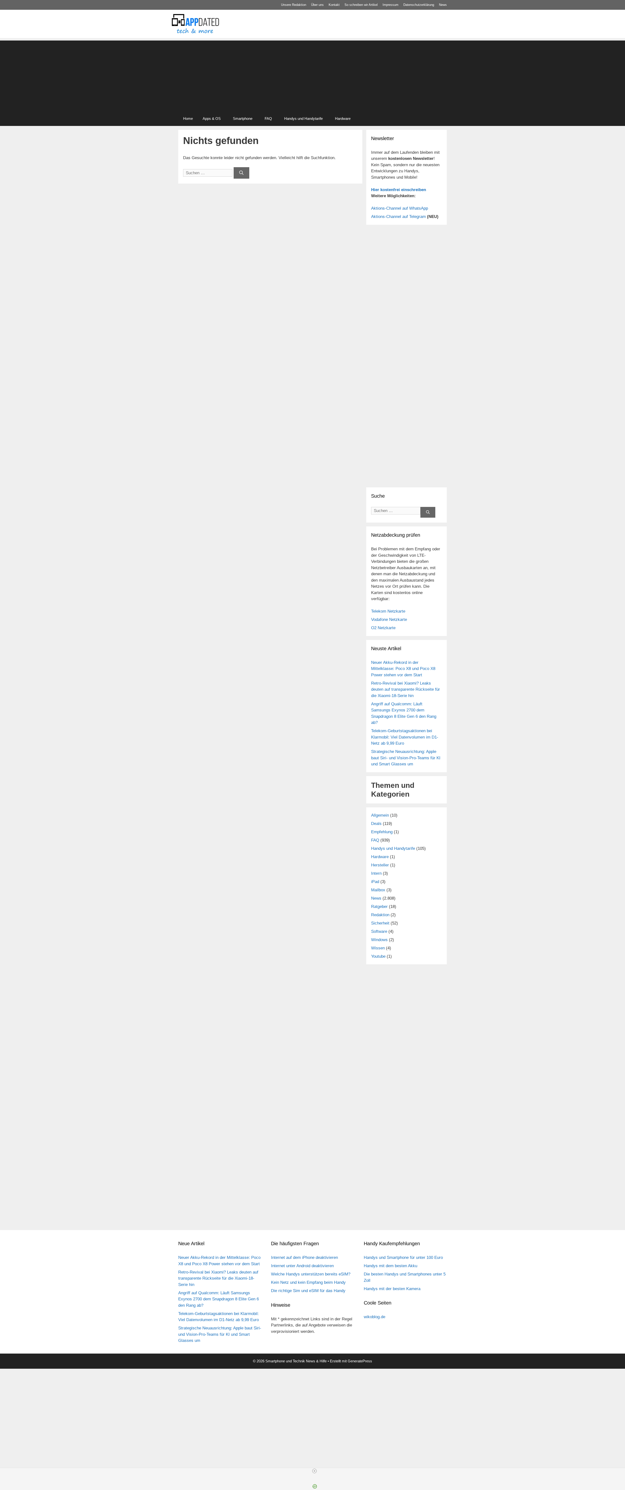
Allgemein (380, 815)
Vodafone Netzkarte (389, 619)
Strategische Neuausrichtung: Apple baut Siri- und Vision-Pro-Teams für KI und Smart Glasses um (405, 757)
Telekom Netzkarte (388, 611)
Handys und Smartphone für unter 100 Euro (403, 1257)
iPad (375, 881)
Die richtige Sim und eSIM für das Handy (308, 1290)
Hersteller (380, 865)
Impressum (390, 5)
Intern (376, 873)
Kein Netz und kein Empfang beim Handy (308, 1282)
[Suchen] (241, 173)
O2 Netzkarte (383, 628)
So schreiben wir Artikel (361, 5)
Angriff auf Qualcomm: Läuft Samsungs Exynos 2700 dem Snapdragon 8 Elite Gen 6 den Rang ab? (218, 1299)
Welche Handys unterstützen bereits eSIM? (310, 1274)
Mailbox (378, 890)
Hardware (343, 118)
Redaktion (380, 915)
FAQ (268, 118)
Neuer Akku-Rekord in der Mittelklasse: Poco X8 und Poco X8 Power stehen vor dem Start (403, 668)
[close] (314, 1471)
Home (188, 118)
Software (379, 931)
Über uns (317, 5)
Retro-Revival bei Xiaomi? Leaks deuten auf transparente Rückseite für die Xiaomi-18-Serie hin (405, 689)
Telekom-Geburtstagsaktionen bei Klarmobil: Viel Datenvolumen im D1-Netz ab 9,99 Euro (404, 737)
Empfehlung (382, 832)
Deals (376, 823)
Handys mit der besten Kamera (392, 1288)
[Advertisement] (312, 75)
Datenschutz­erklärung (418, 5)
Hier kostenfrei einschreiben (398, 189)
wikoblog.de (374, 1317)
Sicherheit (380, 923)
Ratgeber (379, 906)
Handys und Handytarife (303, 118)
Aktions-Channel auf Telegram (398, 216)
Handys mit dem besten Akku (390, 1266)
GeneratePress (360, 1361)
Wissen (378, 948)
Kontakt (334, 5)
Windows (379, 939)
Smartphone (242, 118)
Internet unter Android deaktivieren (302, 1266)
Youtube (378, 956)
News (443, 5)
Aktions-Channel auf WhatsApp (399, 208)
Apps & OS (212, 118)
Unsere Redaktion (293, 5)
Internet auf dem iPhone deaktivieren (304, 1257)
